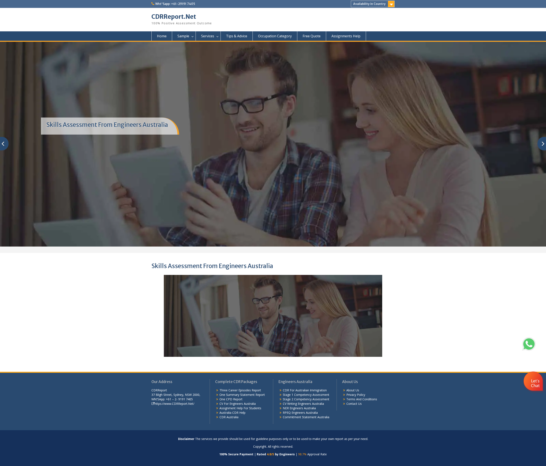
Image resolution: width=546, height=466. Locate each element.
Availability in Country (369, 4)
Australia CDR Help (232, 413)
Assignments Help (345, 36)
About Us (352, 390)
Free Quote (312, 36)
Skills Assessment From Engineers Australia (107, 125)
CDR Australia (228, 417)
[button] (533, 394)
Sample (183, 36)
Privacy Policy (355, 395)
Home (162, 36)
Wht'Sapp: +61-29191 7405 (175, 4)
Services (207, 36)
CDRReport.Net (173, 16)
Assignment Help (231, 408)
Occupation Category (275, 36)
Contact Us (354, 404)
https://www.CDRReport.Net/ (174, 404)
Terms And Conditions (361, 399)
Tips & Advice (236, 36)
